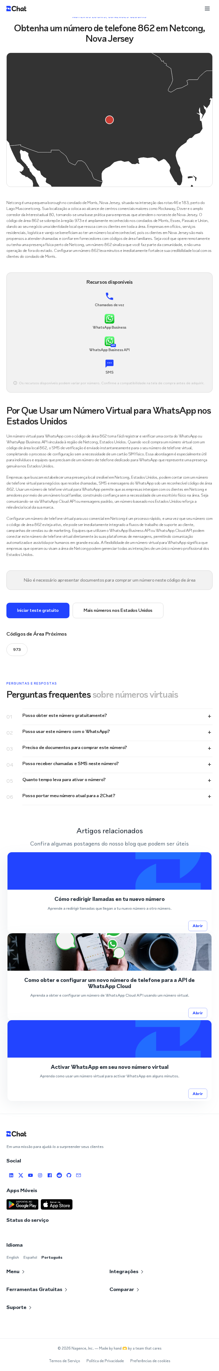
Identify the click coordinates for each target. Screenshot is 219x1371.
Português (51, 1257)
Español (30, 1257)
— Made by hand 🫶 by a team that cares (128, 1348)
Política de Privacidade (105, 1361)
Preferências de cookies (150, 1361)
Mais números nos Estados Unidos (118, 610)
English (12, 1257)
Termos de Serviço (64, 1361)
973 (17, 649)
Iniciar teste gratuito (38, 610)
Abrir (198, 925)
